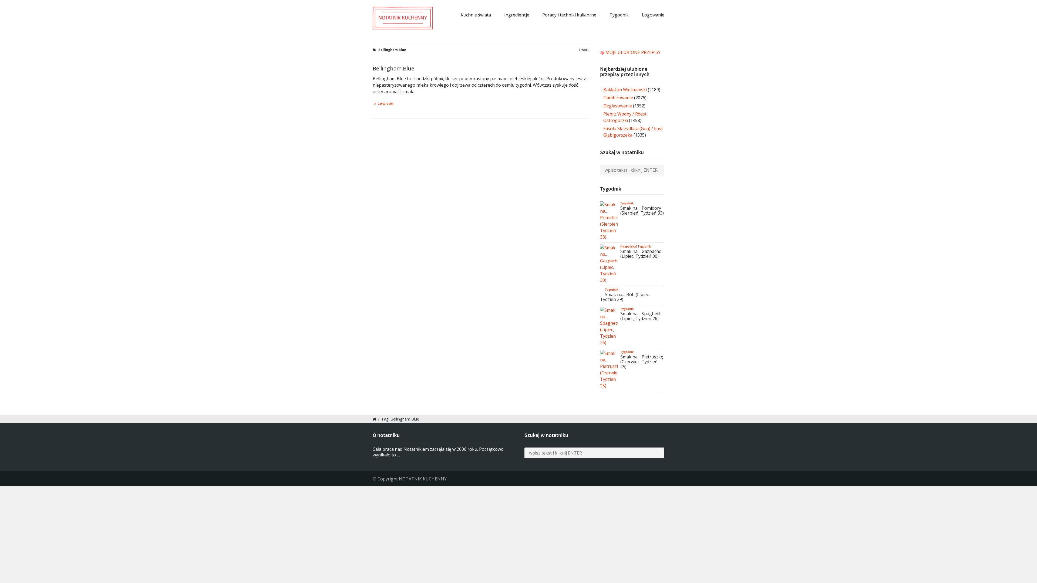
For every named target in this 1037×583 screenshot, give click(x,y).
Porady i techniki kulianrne (569, 15)
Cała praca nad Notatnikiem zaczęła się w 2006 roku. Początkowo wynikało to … (438, 452)
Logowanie (653, 15)
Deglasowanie (617, 106)
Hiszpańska (628, 246)
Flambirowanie (618, 98)
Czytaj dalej (385, 103)
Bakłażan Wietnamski (625, 90)
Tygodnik (619, 15)
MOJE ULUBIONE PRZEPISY (633, 52)
